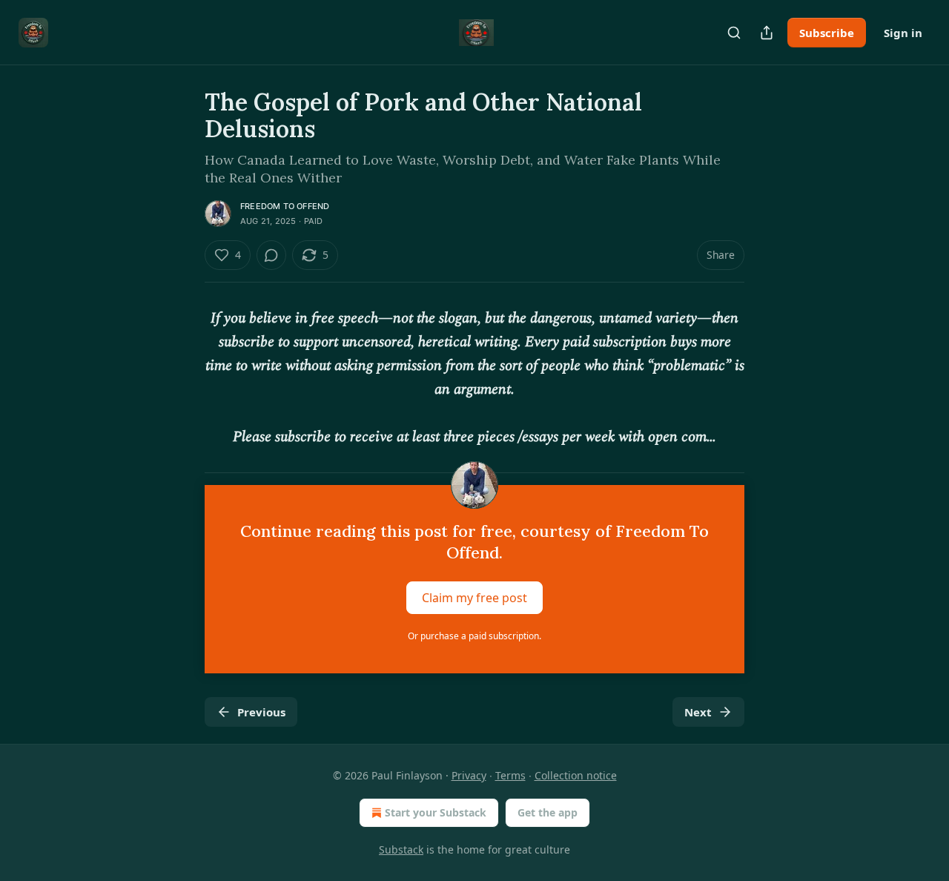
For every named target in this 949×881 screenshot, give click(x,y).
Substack (401, 849)
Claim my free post (474, 598)
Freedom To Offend (284, 206)
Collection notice (576, 775)
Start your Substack (435, 812)
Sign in (903, 32)
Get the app (548, 812)
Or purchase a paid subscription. (474, 636)
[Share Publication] (766, 32)
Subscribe (826, 32)
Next (698, 712)
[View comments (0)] (271, 255)
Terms (510, 775)
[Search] (734, 32)
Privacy (469, 775)
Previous (261, 712)
